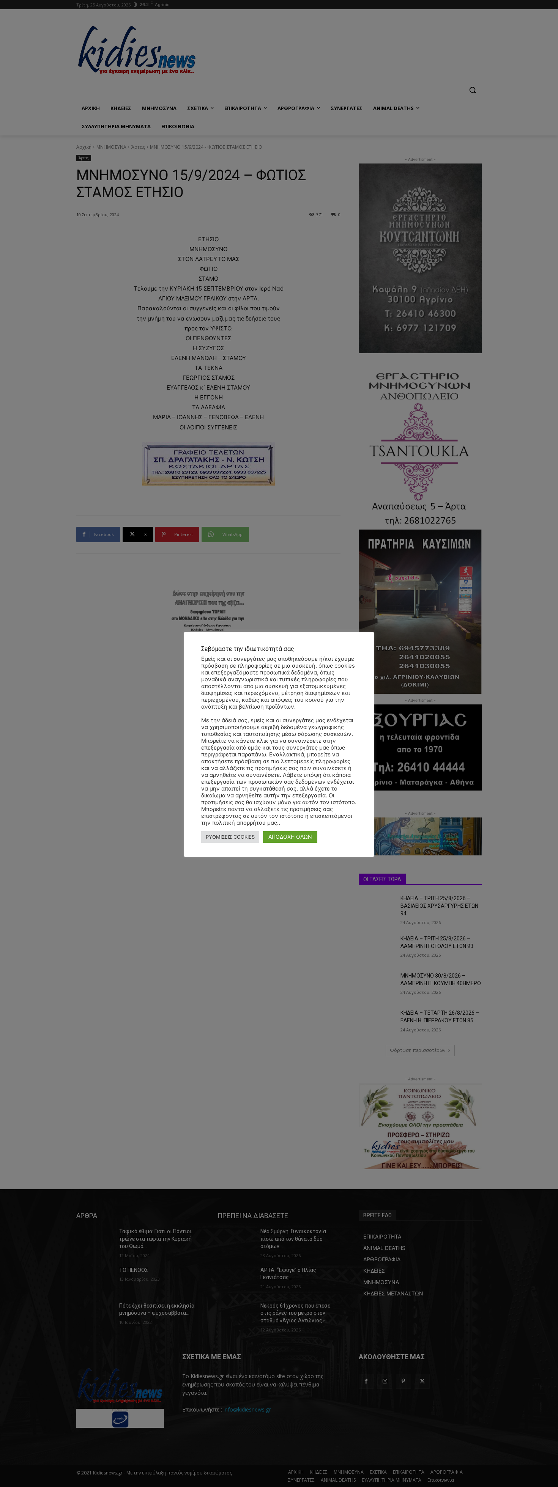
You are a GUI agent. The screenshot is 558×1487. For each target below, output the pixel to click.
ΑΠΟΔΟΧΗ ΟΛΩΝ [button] (290, 836)
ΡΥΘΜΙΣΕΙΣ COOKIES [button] (230, 837)
